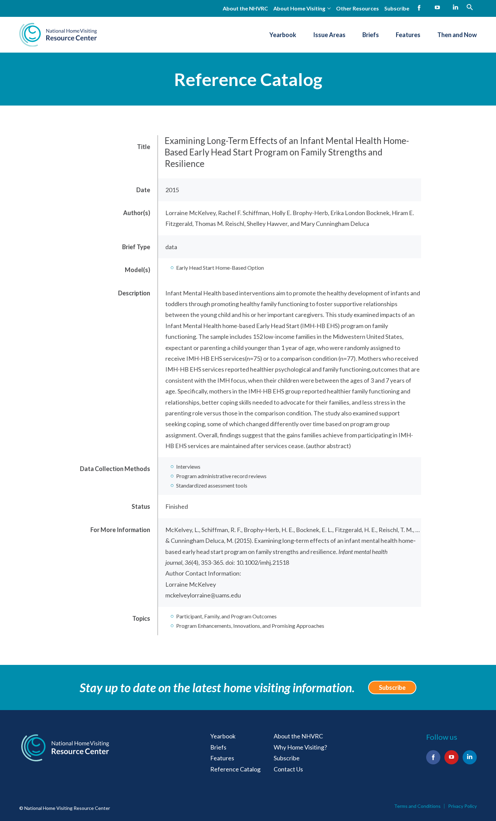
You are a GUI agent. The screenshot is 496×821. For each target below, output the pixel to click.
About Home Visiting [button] (299, 8)
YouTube (437, 8)
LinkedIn (455, 8)
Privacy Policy (462, 806)
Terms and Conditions (417, 806)
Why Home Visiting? (300, 747)
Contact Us (288, 769)
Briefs (370, 35)
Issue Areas (329, 35)
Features (408, 35)
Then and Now (457, 35)
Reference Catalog (248, 79)
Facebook (419, 8)
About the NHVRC (245, 8)
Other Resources (357, 8)
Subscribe (396, 8)
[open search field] (470, 7)
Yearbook (282, 35)
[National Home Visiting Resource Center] (58, 35)
